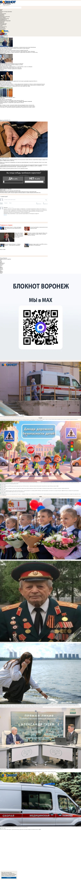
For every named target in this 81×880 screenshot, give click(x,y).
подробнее (9, 259)
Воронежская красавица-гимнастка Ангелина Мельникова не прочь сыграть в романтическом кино (49, 769)
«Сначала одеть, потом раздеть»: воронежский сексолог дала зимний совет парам (15, 86)
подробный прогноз (3, 259)
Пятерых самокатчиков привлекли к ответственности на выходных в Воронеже (50, 490)
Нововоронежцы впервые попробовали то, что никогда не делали (33, 420)
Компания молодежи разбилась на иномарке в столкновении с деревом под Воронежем (56, 488)
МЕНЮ (1, 9)
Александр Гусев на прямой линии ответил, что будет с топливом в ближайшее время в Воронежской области (17, 769)
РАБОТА (6, 30)
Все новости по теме (3, 49)
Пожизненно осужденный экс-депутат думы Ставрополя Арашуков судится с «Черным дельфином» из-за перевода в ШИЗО (19, 490)
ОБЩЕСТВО (2, 21)
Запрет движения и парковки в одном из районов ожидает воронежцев (12, 420)
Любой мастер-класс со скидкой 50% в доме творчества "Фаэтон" (12, 100)
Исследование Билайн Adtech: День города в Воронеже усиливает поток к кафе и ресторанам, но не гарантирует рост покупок (20, 419)
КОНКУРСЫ (2, 15)
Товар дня (2, 87)
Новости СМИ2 (2, 249)
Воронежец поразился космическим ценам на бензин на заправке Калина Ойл (14, 50)
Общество (2, 120)
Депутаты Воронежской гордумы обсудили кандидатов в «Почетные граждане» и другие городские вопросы (40, 771)
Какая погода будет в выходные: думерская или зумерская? (11, 68)
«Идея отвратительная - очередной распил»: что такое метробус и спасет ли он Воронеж (16, 66)
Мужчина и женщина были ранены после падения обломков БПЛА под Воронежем (12, 416)
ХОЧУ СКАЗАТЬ (3, 28)
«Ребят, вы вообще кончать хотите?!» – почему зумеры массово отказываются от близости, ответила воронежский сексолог (22, 84)
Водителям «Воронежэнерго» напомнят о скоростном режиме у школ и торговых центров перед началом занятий (18, 482)
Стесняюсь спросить (3, 70)
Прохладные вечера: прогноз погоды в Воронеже (17, 491)
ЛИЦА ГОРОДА (3, 17)
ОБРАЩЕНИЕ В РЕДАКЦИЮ (5, 20)
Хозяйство (2, 69)
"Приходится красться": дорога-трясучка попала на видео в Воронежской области (15, 191)
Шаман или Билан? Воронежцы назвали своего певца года (10, 67)
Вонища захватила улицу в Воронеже (7, 190)
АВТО (1, 10)
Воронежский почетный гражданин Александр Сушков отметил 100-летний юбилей (14, 642)
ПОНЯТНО (9, 877)
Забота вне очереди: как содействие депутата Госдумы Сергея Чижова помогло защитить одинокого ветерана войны (53, 482)
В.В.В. (1, 12)
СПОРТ (1, 25)
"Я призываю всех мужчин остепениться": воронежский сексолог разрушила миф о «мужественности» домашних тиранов (22, 85)
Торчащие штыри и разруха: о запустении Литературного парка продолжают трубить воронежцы (17, 51)
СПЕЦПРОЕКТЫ (3, 24)
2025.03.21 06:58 (10, 207)
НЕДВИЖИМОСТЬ (3, 19)
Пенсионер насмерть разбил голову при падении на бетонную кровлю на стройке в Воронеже (17, 192)
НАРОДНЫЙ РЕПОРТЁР (4, 18)
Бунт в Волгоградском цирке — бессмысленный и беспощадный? (11, 771)
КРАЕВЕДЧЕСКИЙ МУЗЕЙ (5, 16)
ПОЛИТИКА (2, 22)
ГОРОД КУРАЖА (3, 13)
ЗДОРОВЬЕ (2, 14)
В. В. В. (1, 103)
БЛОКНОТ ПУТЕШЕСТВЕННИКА (6, 11)
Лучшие (5, 202)
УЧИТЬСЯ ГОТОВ (6, 31)
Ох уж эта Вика (3, 53)
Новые (1, 202)
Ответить (5, 214)
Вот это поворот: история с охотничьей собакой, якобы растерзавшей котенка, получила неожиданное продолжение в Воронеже (59, 419)
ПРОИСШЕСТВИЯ (3, 23)
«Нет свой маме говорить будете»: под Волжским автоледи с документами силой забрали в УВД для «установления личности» (20, 829)
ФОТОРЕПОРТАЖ (3, 26)
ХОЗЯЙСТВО (2, 27)
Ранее (10, 202)
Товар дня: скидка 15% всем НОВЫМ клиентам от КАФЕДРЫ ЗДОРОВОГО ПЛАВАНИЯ (16, 101)
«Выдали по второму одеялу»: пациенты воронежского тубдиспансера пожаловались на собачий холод (18, 52)
